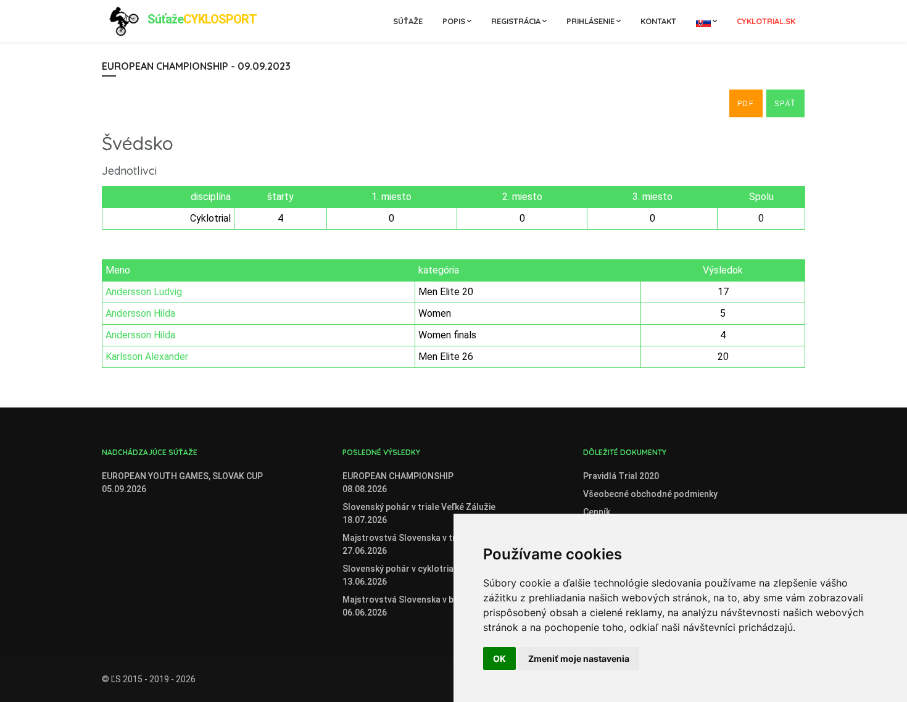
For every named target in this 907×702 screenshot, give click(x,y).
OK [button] (499, 658)
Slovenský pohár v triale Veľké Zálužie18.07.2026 (418, 513)
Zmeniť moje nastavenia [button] (578, 658)
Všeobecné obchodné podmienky (650, 494)
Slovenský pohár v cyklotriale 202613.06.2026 (412, 575)
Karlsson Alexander (147, 356)
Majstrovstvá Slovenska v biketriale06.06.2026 (414, 606)
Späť (785, 103)
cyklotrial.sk (766, 21)
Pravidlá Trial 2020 (621, 476)
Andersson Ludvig (144, 292)
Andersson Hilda (140, 313)
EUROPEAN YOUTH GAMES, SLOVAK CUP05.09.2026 (182, 482)
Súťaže (408, 21)
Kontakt (658, 21)
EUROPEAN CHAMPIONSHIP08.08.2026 (398, 482)
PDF (746, 103)
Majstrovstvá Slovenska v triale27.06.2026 (406, 544)
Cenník (596, 512)
